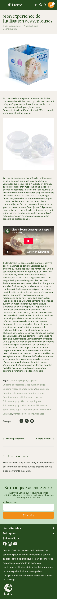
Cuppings (7, 397)
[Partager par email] (32, 421)
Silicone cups (28, 405)
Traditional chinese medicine (36, 409)
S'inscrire (28, 515)
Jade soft (18, 397)
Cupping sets (42, 388)
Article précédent (15, 438)
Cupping (32, 380)
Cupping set (28, 388)
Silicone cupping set (30, 401)
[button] (36, 5)
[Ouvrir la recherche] (40, 4)
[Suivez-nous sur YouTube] (15, 544)
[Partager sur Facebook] (16, 421)
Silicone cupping (11, 401)
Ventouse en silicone (23, 413)
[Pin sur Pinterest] (21, 421)
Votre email (10, 502)
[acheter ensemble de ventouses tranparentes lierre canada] (28, 117)
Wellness (39, 413)
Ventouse (7, 413)
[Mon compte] (45, 5)
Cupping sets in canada (15, 393)
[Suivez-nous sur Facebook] (5, 544)
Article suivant (43, 438)
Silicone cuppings (12, 405)
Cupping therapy (36, 393)
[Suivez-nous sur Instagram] (10, 544)
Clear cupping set (19, 380)
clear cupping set (11, 25)
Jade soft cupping (33, 397)
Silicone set (42, 405)
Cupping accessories (13, 384)
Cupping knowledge (35, 384)
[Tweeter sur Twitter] (27, 421)
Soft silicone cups (12, 409)
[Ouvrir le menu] (4, 5)
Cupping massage (12, 388)
